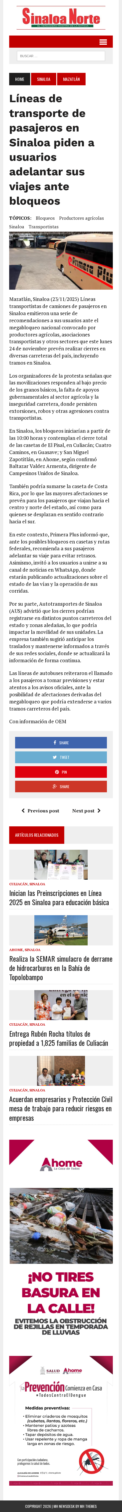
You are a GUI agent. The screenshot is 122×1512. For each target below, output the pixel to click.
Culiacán (18, 884)
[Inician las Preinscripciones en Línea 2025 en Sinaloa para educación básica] (61, 875)
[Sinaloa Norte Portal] (61, 18)
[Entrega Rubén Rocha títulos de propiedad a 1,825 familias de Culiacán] (61, 1016)
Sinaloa (43, 79)
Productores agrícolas (81, 218)
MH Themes (88, 1506)
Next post (83, 810)
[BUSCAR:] (61, 55)
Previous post (43, 810)
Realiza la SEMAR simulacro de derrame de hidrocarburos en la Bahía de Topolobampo (61, 967)
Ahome (16, 949)
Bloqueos (45, 218)
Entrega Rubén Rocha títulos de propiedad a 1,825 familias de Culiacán (58, 1038)
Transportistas (44, 227)
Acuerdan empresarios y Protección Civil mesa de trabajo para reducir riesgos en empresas (61, 1108)
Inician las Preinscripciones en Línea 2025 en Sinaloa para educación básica (59, 897)
